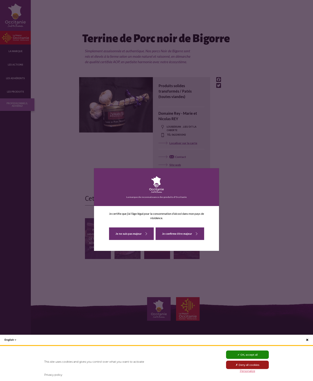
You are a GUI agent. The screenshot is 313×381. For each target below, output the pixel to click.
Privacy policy (53, 374)
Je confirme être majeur (177, 233)
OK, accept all (249, 354)
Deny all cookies (248, 364)
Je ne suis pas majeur (129, 233)
